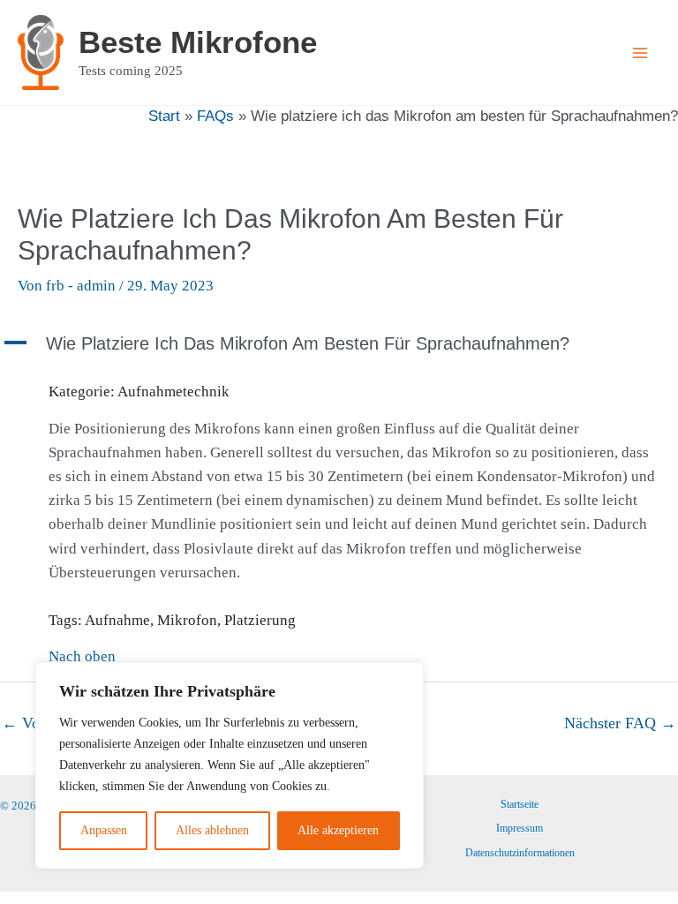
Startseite (520, 804)
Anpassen (103, 830)
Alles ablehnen (212, 830)
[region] (229, 765)
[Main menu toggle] (641, 53)
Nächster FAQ (620, 723)
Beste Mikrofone (198, 42)
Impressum (519, 828)
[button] (339, 343)
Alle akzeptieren (338, 830)
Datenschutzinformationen (520, 853)
